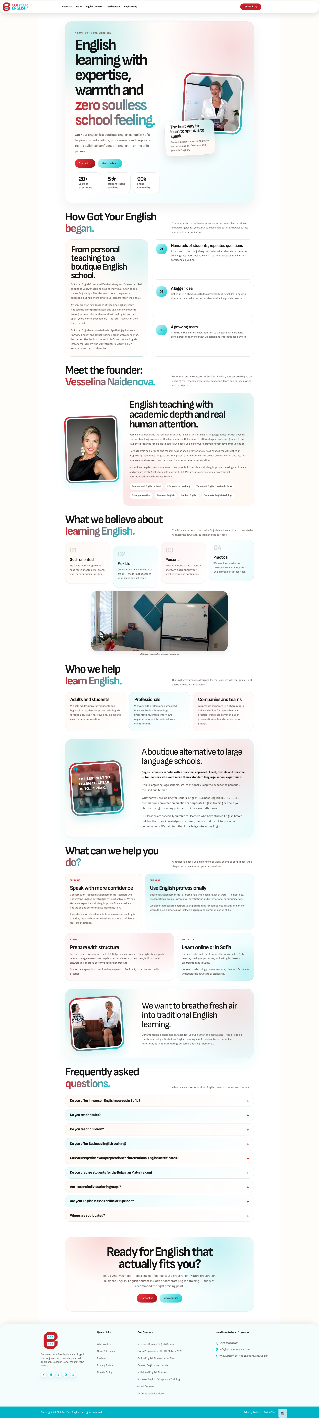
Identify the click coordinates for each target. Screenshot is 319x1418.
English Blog (130, 6)
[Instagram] (73, 1375)
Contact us (85, 163)
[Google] (66, 1375)
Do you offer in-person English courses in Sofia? (105, 1100)
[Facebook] (51, 1375)
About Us (67, 6)
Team (79, 6)
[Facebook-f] (44, 1375)
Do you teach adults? (85, 1115)
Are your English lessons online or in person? (102, 1201)
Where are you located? (87, 1215)
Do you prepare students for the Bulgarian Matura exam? (111, 1172)
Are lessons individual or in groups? (95, 1187)
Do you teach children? (87, 1129)
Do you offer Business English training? (98, 1143)
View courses (170, 1298)
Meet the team (110, 163)
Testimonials (113, 6)
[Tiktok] (58, 1375)
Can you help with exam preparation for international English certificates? (124, 1158)
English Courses (94, 6)
